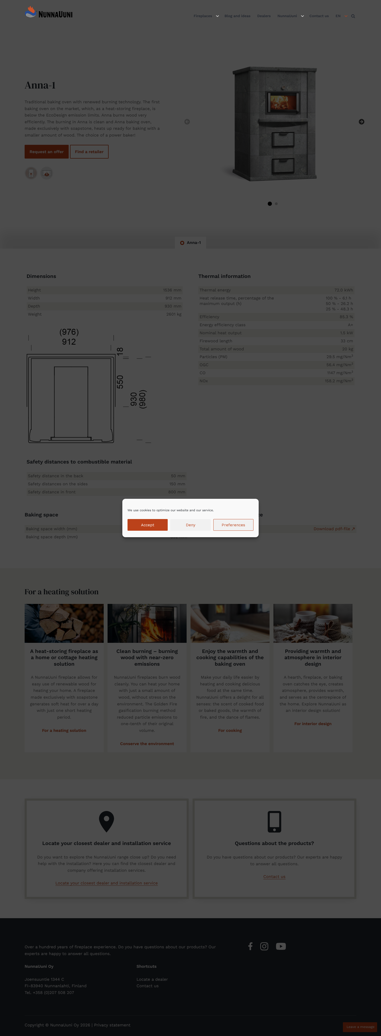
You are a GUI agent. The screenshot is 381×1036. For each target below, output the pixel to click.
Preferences (233, 525)
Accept (147, 525)
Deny (190, 525)
